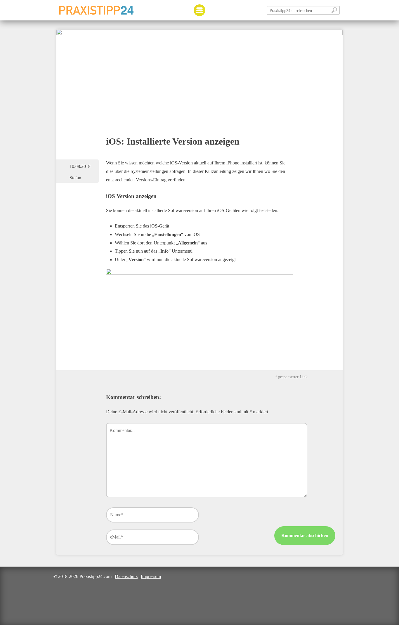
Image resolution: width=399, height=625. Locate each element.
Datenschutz (126, 576)
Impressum (151, 576)
